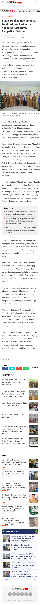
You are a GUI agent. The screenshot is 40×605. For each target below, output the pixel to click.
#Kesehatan (6, 359)
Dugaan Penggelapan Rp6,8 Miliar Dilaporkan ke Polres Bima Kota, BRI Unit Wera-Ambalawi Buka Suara (23, 556)
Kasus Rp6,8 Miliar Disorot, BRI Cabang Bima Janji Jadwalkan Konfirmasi (13, 474)
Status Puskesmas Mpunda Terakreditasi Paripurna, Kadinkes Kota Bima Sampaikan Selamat (19, 26)
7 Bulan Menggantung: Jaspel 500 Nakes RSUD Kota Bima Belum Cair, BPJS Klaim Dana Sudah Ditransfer (21, 230)
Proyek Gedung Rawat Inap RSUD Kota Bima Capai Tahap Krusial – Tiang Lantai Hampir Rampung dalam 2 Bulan (20, 221)
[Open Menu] (3, 2)
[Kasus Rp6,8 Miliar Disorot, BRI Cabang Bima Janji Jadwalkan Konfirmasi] (33, 475)
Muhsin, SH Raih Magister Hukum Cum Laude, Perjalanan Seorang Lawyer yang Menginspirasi (22, 538)
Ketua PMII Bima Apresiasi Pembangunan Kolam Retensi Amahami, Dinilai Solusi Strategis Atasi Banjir (14, 486)
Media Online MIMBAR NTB (26, 600)
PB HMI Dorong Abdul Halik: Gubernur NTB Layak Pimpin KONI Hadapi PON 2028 (14, 509)
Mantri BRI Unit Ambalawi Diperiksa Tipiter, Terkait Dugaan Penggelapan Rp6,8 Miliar (14, 462)
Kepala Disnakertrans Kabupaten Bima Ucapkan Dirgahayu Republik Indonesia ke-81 (14, 497)
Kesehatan (9, 17)
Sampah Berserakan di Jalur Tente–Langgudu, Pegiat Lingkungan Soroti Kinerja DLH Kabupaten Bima (13, 521)
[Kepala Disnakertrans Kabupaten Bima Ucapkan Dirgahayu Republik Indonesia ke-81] (33, 499)
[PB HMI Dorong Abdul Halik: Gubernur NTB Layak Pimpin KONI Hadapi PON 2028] (33, 510)
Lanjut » (34, 580)
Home (3, 17)
